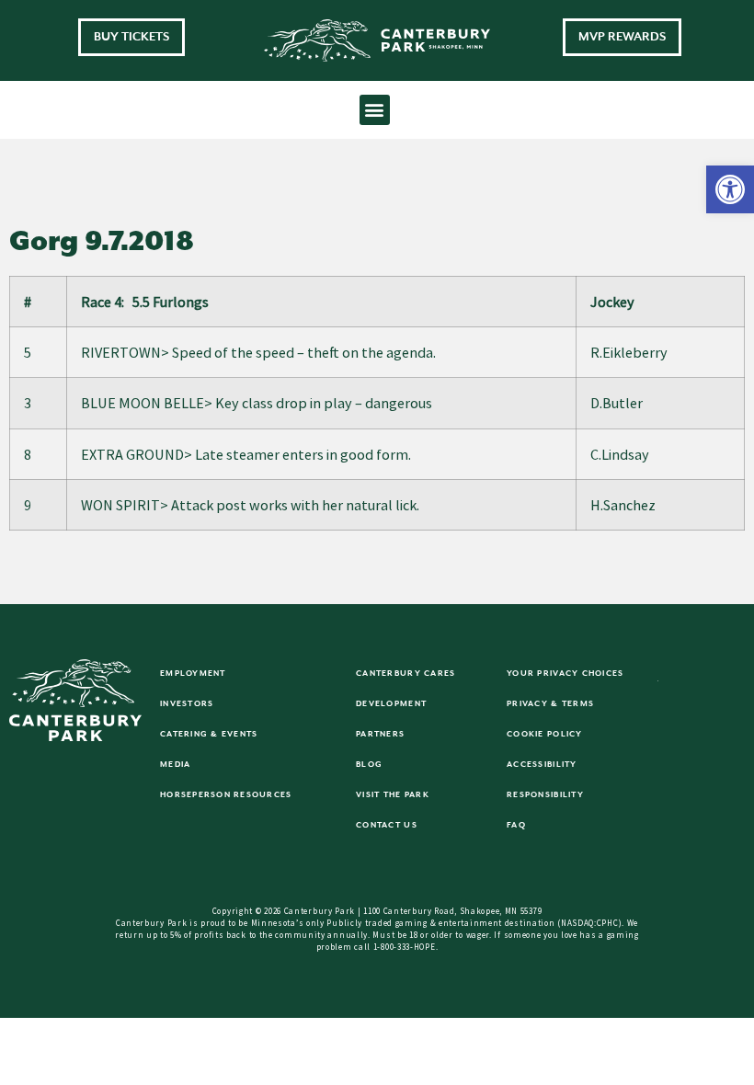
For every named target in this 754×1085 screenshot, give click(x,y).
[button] (730, 189)
